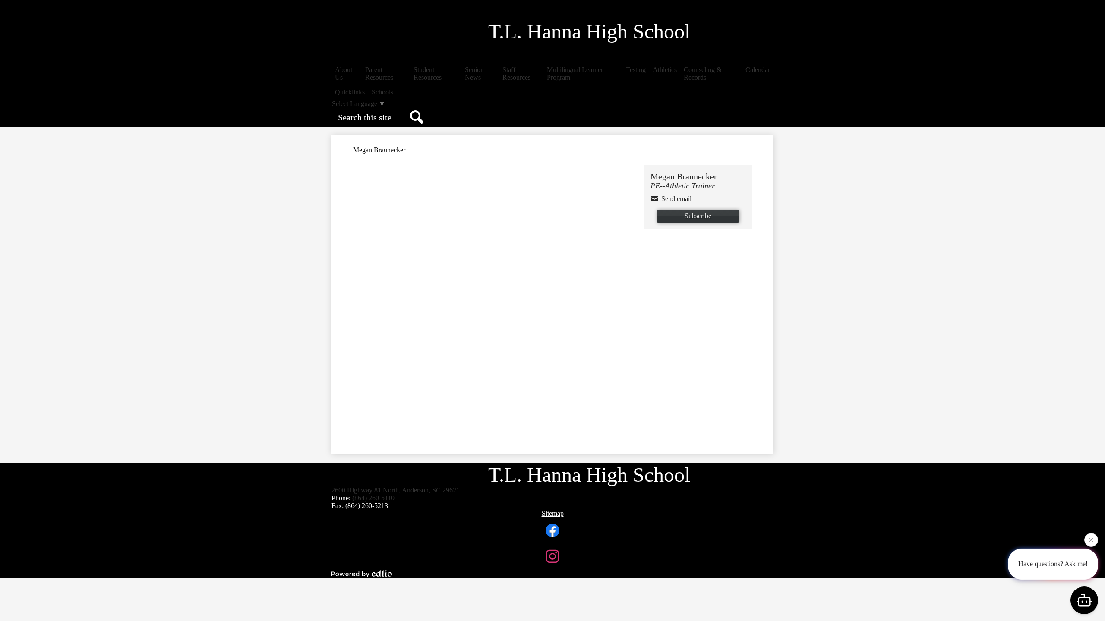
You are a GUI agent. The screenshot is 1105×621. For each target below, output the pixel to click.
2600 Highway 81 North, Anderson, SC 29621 (396, 490)
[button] (347, 74)
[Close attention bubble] (1091, 540)
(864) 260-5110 (373, 498)
